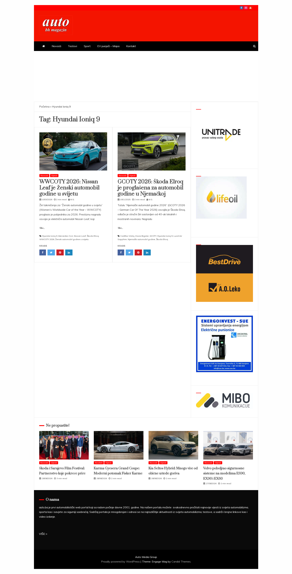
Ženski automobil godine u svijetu (72, 239)
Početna (44, 106)
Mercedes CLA (65, 236)
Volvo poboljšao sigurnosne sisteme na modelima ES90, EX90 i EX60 (224, 473)
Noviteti (99, 462)
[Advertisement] (146, 76)
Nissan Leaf (80, 236)
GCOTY (153, 236)
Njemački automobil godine (141, 239)
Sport (87, 46)
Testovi (72, 46)
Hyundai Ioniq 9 (49, 236)
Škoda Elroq (93, 236)
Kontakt (131, 46)
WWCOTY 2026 (46, 239)
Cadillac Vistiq (127, 236)
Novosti (56, 46)
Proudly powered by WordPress (120, 561)
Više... (42, 228)
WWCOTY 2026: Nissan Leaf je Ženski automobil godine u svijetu (69, 187)
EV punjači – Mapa (108, 46)
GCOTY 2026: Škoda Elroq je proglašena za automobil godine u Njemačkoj (150, 187)
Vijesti (54, 175)
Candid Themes (181, 561)
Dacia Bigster (142, 236)
